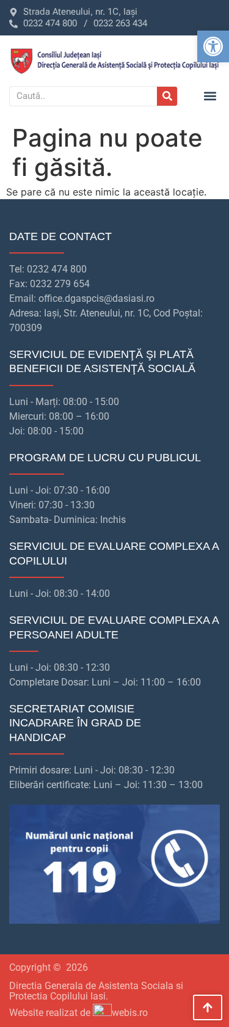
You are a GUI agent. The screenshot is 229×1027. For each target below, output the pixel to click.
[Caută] (167, 96)
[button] (210, 96)
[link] (213, 46)
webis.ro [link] (130, 1012)
